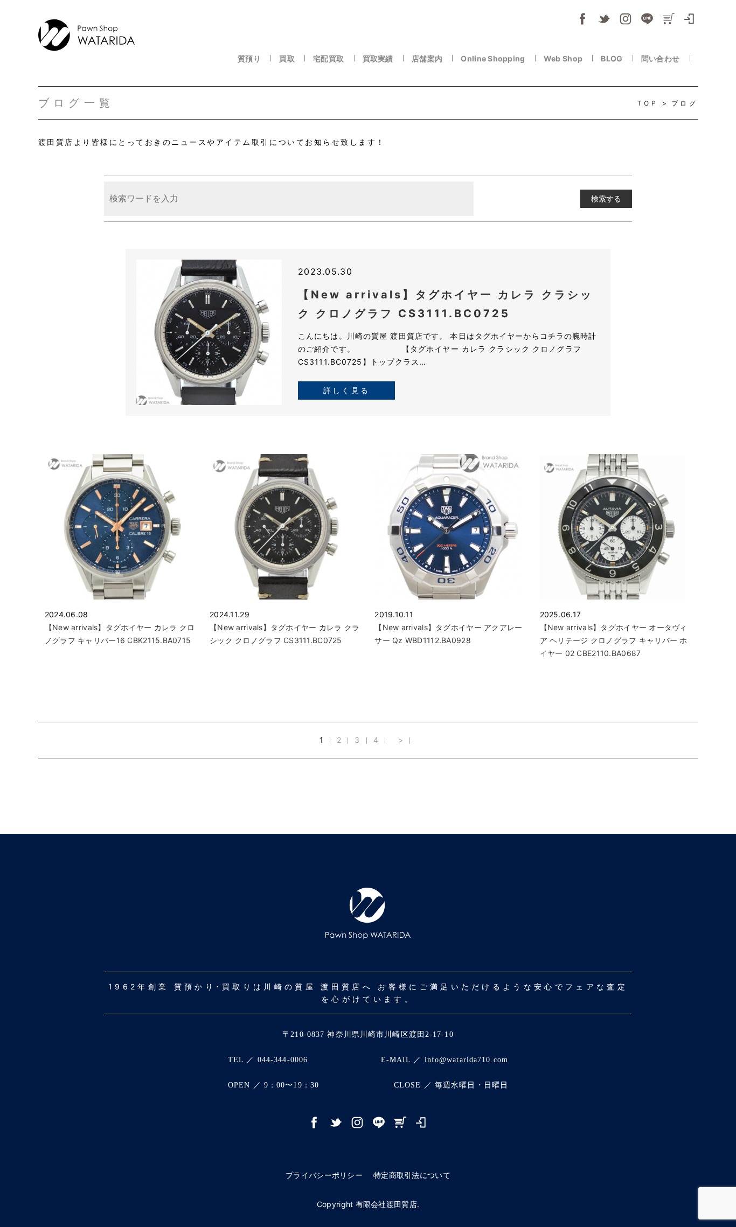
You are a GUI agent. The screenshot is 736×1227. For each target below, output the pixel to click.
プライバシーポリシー (324, 1175)
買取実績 (379, 58)
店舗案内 (428, 58)
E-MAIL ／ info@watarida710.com (444, 1060)
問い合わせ (661, 58)
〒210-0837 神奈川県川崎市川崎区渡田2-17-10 (367, 1034)
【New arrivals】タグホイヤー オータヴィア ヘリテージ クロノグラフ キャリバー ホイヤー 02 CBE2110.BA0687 (614, 640)
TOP (649, 103)
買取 (287, 58)
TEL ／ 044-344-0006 (268, 1060)
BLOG (612, 58)
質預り (250, 58)
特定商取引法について (411, 1175)
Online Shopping (493, 58)
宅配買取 (329, 58)
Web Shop (564, 58)
